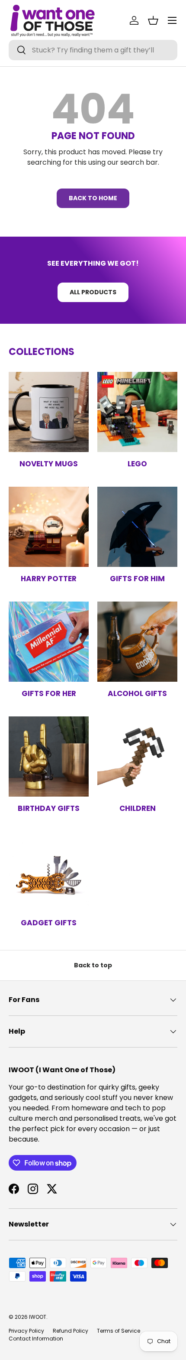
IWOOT (37, 1317)
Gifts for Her (49, 693)
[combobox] (93, 50)
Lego (137, 464)
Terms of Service (118, 1330)
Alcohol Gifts (137, 693)
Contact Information (36, 1338)
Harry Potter (49, 578)
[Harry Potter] (49, 527)
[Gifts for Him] (137, 527)
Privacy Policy (26, 1330)
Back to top (93, 965)
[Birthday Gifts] (49, 756)
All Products (93, 292)
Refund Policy (70, 1330)
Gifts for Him (137, 578)
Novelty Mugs (48, 464)
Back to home (93, 198)
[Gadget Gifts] (49, 871)
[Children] (137, 756)
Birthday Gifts (49, 808)
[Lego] (137, 412)
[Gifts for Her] (49, 642)
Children (137, 808)
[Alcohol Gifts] (137, 642)
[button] (153, 20)
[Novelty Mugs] (49, 412)
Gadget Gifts (49, 923)
